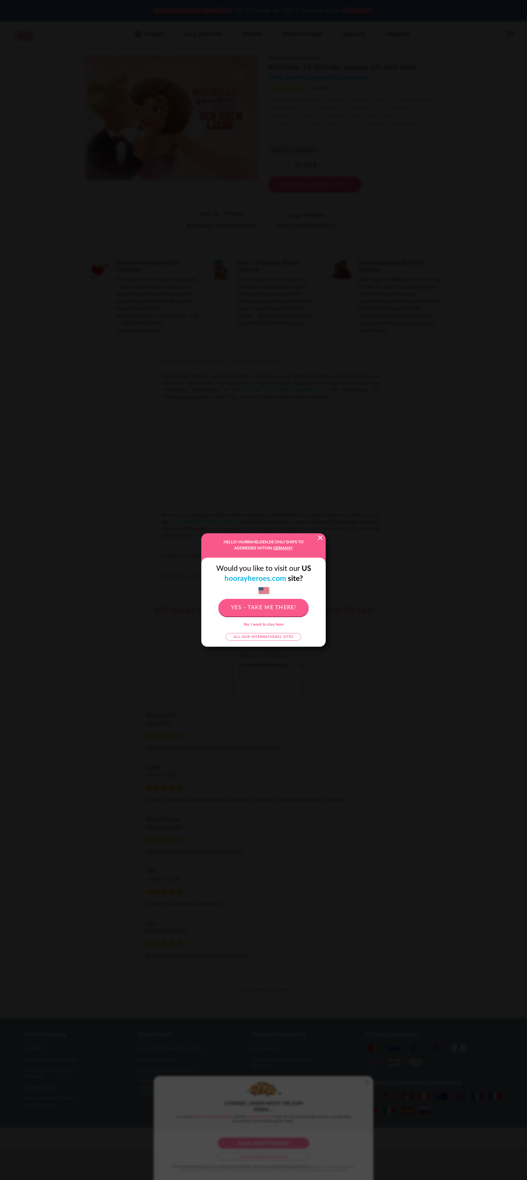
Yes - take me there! (263, 607)
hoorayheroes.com (255, 578)
